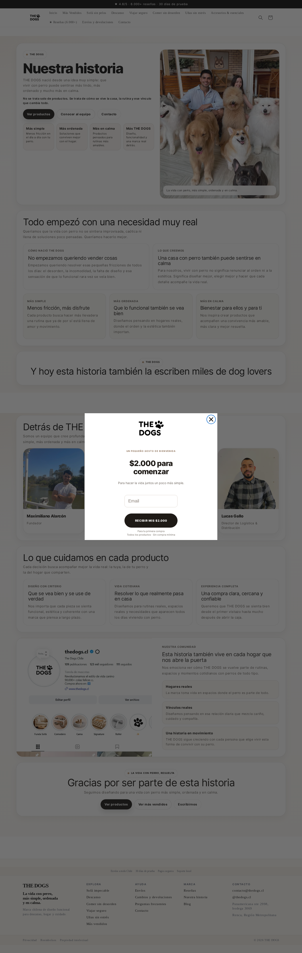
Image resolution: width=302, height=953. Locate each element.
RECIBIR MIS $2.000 (151, 520)
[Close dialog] (211, 419)
